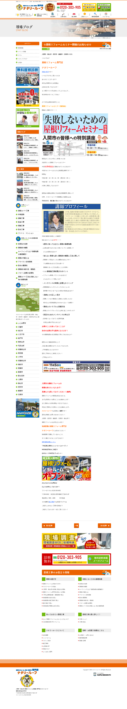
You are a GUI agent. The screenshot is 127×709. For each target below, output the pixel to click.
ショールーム (106, 16)
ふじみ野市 (22, 323)
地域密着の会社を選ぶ (49, 597)
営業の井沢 (45, 72)
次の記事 (103, 525)
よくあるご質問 (47, 651)
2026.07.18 (31, 138)
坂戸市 (20, 338)
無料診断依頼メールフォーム (100, 559)
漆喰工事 (21, 218)
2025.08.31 (31, 175)
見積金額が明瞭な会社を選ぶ (51, 606)
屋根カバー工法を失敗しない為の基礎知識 (91, 606)
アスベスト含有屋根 (85, 595)
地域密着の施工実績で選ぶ (51, 600)
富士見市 (21, 376)
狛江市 (20, 331)
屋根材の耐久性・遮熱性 (86, 600)
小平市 (20, 357)
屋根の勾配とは (83, 592)
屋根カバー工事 (23, 211)
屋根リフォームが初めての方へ (52, 583)
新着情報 (20, 48)
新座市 (20, 372)
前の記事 (49, 525)
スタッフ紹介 (47, 640)
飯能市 (20, 391)
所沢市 (20, 387)
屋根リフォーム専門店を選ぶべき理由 (54, 592)
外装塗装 (21, 214)
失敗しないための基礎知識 (41, 15)
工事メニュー (84, 16)
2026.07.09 (31, 153)
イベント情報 (45, 49)
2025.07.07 (31, 190)
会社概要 (45, 635)
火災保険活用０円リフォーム (51, 622)
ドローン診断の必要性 (85, 603)
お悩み (20, 62)
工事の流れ (63, 16)
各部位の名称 (83, 583)
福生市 (20, 364)
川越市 (20, 327)
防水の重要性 (83, 597)
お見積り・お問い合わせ (86, 635)
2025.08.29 (31, 182)
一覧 (76, 525)
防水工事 (21, 229)
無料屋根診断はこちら (49, 442)
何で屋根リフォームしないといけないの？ (26, 15)
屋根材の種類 (83, 586)
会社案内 (52, 16)
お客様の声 (46, 646)
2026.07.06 (31, 160)
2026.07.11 (31, 145)
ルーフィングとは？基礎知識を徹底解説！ (91, 589)
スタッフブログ (22, 59)
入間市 (20, 379)
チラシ (20, 55)
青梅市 (20, 368)
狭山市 (20, 383)
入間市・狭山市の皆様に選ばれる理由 (54, 589)
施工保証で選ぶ (47, 603)
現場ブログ (46, 649)
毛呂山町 (21, 346)
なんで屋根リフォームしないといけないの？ (56, 619)
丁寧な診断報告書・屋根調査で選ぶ (53, 595)
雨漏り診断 (82, 640)
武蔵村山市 (22, 349)
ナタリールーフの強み (49, 586)
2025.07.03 (31, 197)
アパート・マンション (26, 233)
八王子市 (21, 334)
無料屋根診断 (95, 16)
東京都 (20, 353)
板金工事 (21, 222)
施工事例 (74, 16)
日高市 (20, 394)
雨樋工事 (21, 226)
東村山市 (21, 342)
